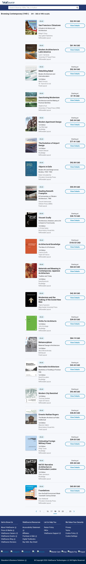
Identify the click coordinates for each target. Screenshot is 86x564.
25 (70, 511)
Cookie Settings (71, 536)
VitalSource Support (51, 533)
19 (59, 511)
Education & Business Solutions (13, 560)
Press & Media (6, 530)
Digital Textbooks (29, 539)
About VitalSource (8, 527)
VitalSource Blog (7, 539)
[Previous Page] (36, 511)
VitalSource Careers (8, 533)
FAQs (46, 530)
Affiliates (26, 533)
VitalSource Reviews (8, 542)
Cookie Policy (71, 533)
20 (63, 511)
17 (51, 511)
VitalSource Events (8, 536)
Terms (68, 530)
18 (55, 511)
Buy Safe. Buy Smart (30, 542)
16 (48, 511)
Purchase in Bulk (29, 536)
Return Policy (49, 527)
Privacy (68, 527)
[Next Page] (74, 511)
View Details (75, 26)
